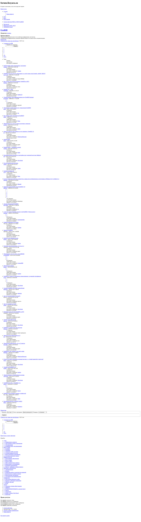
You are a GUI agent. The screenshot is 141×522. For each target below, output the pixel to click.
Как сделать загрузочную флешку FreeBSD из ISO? (16, 81)
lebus (5, 402)
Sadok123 (20, 94)
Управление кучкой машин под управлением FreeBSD (17, 107)
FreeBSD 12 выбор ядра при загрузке (13, 327)
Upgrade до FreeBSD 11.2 (10, 367)
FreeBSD (4, 30)
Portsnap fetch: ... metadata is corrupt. (12, 147)
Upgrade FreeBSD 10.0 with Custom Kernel (14, 288)
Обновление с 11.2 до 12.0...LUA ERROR (14, 254)
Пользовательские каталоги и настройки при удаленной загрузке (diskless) (22, 155)
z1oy (5, 172)
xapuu (5, 164)
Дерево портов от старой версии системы (14, 375)
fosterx (5, 239)
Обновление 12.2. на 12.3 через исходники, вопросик (17, 123)
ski (18, 113)
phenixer (6, 289)
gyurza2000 (6, 255)
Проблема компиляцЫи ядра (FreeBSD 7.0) (14, 186)
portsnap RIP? (7, 139)
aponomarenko (21, 219)
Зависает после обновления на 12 (12, 335)
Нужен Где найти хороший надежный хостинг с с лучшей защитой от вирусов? (23, 359)
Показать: (4, 412)
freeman (5, 213)
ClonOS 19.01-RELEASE (10, 319)
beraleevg (20, 406)
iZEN (19, 128)
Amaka (5, 67)
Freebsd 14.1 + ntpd (8, 89)
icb (4, 156)
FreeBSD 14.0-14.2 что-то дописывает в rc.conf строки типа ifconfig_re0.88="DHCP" (25, 73)
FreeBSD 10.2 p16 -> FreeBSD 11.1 (12, 383)
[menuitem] (10, 14)
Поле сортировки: (18, 412)
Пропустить (4, 9)
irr (4, 132)
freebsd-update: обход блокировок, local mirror (15, 65)
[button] (8, 43)
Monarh (5, 180)
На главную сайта (5, 515)
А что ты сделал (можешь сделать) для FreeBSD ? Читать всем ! (19, 211)
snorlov (5, 125)
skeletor (19, 227)
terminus (9, 33)
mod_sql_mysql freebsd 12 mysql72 (12, 296)
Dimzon (5, 329)
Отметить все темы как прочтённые (10, 41)
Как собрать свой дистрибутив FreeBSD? (14, 115)
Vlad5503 (6, 90)
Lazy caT (6, 75)
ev (18, 209)
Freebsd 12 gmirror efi (9, 171)
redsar (5, 305)
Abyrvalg (6, 376)
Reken (5, 267)
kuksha (5, 82)
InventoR (6, 98)
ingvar (5, 384)
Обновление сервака (9, 265)
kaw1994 (6, 205)
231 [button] (4, 55)
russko (5, 368)
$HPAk (5, 188)
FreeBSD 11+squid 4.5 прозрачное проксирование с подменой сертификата (22, 276)
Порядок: (35, 412)
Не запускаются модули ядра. (11, 163)
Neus (19, 121)
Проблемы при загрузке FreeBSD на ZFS (14, 311)
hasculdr (5, 344)
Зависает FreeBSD (8, 230)
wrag (5, 277)
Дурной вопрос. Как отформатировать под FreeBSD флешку (19, 97)
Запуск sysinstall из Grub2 (10, 304)
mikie (19, 398)
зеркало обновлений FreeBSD (11, 204)
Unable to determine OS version (11, 222)
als (4, 336)
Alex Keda (20, 160)
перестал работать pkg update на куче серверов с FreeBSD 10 (19, 131)
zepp (5, 109)
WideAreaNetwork (22, 136)
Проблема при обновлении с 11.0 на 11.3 (14, 246)
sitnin (5, 117)
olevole (5, 321)
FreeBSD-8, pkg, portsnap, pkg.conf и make (14, 351)
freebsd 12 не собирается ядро (11, 238)
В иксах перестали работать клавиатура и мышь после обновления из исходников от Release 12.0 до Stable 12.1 (31, 179)
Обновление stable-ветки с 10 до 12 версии (14, 343)
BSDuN (5, 352)
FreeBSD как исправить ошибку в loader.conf (15, 393)
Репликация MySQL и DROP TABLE (13, 401)
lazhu (5, 140)
